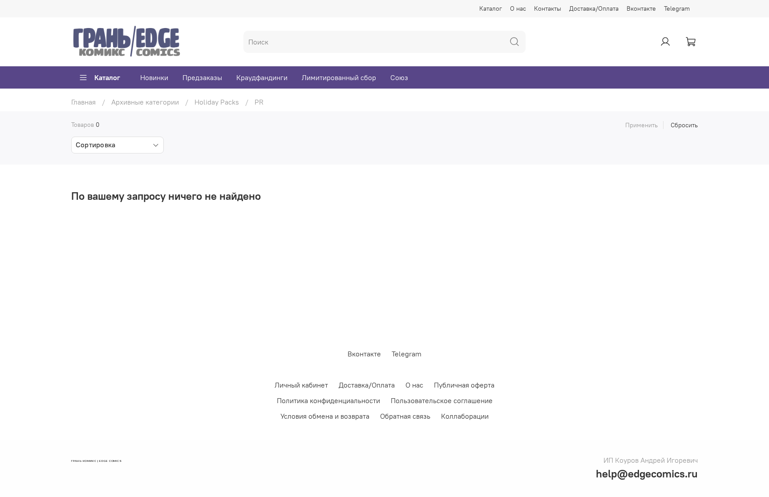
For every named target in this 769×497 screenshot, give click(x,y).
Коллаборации (465, 416)
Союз (399, 77)
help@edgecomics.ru (647, 473)
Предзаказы (202, 77)
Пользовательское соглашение (442, 400)
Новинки (154, 77)
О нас (518, 8)
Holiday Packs (216, 101)
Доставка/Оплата (594, 8)
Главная (83, 101)
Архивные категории (145, 101)
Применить (641, 125)
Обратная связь (405, 416)
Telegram (677, 8)
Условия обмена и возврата (324, 416)
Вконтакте (641, 8)
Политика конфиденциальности (328, 400)
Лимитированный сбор (339, 77)
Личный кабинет (301, 384)
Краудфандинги (261, 77)
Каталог (490, 8)
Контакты (547, 8)
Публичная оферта (464, 384)
